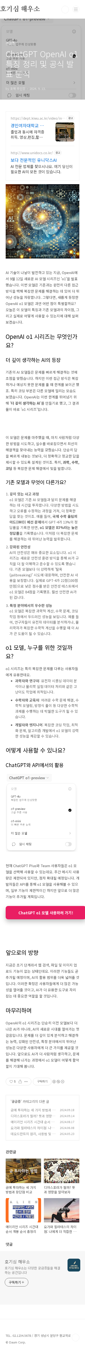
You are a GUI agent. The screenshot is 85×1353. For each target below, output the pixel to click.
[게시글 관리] (26, 1081)
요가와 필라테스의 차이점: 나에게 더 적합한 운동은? (32, 1130)
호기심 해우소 (17, 1261)
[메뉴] (75, 9)
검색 (65, 9)
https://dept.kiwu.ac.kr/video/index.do (38, 118)
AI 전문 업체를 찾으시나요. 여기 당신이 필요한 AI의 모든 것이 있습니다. (42, 168)
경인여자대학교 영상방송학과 (27, 125)
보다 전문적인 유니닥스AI (34, 160)
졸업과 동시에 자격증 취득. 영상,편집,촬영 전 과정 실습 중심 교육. (27, 134)
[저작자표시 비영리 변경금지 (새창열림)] (58, 1081)
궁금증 (16, 1101)
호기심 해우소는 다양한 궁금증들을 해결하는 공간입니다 (32, 1270)
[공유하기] (20, 1081)
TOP (75, 1337)
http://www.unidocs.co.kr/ (32, 153)
